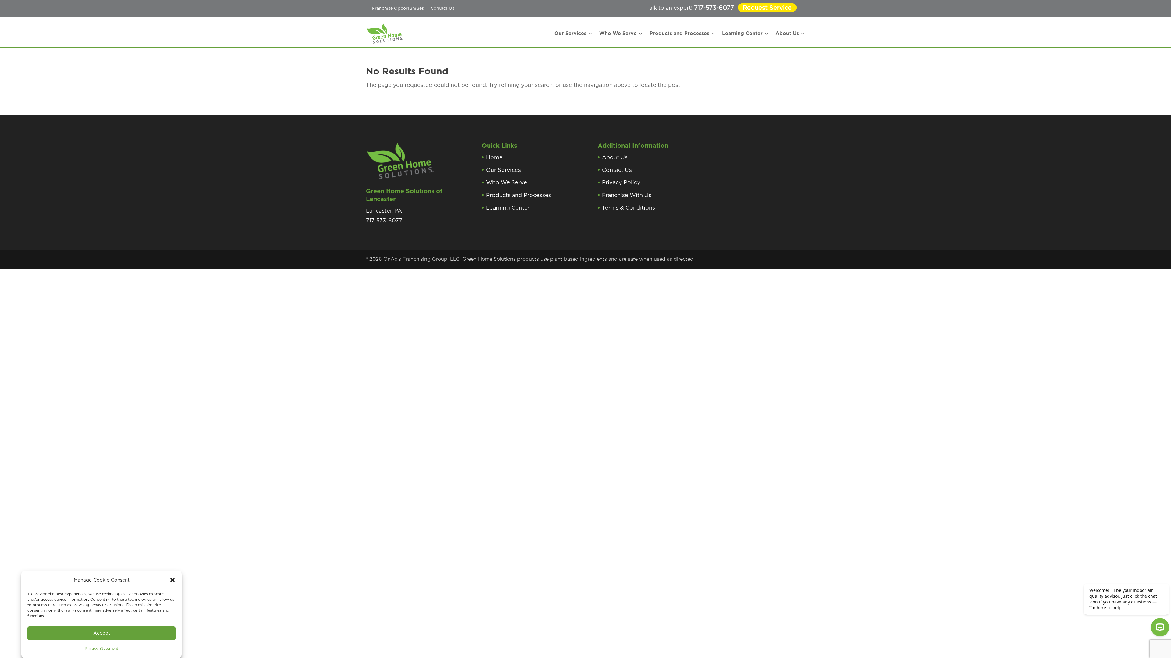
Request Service (767, 7)
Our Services (570, 33)
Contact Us (442, 8)
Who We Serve (618, 33)
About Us (787, 33)
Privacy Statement (101, 648)
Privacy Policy (621, 182)
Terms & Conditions (628, 207)
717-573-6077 (714, 7)
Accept (101, 633)
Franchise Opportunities (398, 8)
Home (494, 157)
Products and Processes (679, 33)
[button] (173, 580)
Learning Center (742, 33)
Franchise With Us (626, 195)
